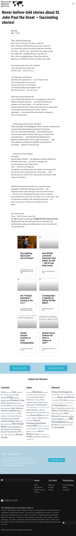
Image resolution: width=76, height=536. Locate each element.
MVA (53, 413)
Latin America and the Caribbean (12, 409)
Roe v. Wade (38, 428)
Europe (15, 403)
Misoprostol (72, 411)
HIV (29, 415)
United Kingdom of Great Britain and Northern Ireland (11, 429)
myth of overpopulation (38, 418)
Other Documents (59, 413)
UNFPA (29, 436)
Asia (13, 391)
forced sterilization (39, 412)
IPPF (44, 415)
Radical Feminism (30, 428)
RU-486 (54, 424)
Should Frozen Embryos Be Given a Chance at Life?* (48, 338)
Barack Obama (32, 395)
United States (12, 431)
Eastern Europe (6, 403)
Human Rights (36, 415)
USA (19, 431)
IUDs (71, 405)
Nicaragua (8, 413)
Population (66, 419)
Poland (8, 416)
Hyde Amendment (70, 402)
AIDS (27, 395)
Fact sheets (64, 400)
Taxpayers (37, 434)
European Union (45, 407)
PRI (35, 425)
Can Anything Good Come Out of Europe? (26, 255)
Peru (19, 413)
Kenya (22, 406)
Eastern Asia (17, 400)
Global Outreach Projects (61, 402)
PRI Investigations (62, 420)
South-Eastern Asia (7, 418)
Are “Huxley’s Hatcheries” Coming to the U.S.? (26, 299)
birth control (34, 397)
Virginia (5, 434)
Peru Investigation (58, 419)
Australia (19, 392)
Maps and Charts (70, 408)
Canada (6, 395)
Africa (3, 391)
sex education (34, 431)
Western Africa (11, 435)
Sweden (9, 424)
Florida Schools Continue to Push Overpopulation (27, 338)
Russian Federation (16, 416)
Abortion (37, 391)
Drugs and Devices (66, 397)
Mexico (19, 411)
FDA (39, 410)
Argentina (9, 392)
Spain (6, 424)
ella (52, 400)
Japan (19, 405)
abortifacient (29, 392)
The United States (12, 425)
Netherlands (3, 413)
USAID (44, 437)
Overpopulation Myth (67, 416)
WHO (48, 437)
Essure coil (57, 400)
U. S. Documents (62, 426)
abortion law (45, 392)
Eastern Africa (6, 400)
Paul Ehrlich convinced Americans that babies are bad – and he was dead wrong (49, 259)
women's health (29, 439)
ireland (68, 405)
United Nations (37, 437)
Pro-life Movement (45, 426)
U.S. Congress (43, 434)
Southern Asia (13, 421)
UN (48, 434)
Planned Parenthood (33, 421)
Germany (3, 406)
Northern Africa (14, 413)
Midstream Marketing (24, 530)
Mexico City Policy (60, 410)
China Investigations (62, 391)
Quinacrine (70, 422)
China (10, 397)
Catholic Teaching (35, 400)
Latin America (5, 408)
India (8, 405)
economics (39, 407)
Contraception (41, 404)
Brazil (2, 395)
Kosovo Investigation (58, 408)
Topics (68, 425)
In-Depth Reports (59, 405)
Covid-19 (28, 407)
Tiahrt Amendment (62, 425)
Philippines (4, 416)
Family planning (31, 410)
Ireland (11, 405)
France (19, 403)
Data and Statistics (56, 394)
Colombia (16, 398)
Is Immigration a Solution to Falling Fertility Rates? (48, 299)
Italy (15, 406)
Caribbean (11, 395)
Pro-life (39, 426)
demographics (34, 407)
